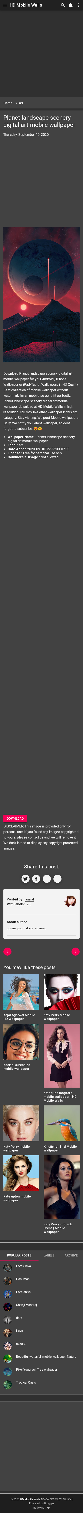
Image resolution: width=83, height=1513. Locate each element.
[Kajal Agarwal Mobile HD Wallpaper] (21, 993)
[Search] (63, 5)
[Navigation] (5, 5)
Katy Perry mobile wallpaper (16, 1148)
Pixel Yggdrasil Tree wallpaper (36, 1369)
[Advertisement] (41, 53)
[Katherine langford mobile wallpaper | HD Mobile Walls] (62, 1057)
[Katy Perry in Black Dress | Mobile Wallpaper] (62, 1188)
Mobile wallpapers (65, 418)
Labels (49, 1255)
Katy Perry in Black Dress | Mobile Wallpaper (58, 1228)
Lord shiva (23, 1292)
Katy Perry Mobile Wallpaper (57, 1017)
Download (15, 818)
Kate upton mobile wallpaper (17, 1198)
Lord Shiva (23, 1266)
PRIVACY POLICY (61, 1499)
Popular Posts (19, 1255)
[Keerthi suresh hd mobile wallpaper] (21, 1043)
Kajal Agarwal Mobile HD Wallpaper (19, 1017)
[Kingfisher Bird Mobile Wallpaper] (62, 1125)
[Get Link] (47, 879)
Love (19, 1331)
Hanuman (23, 1279)
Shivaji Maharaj (26, 1305)
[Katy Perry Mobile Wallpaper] (62, 993)
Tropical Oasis (26, 1382)
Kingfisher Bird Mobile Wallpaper (60, 1148)
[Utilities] (78, 5)
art (75, 412)
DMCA (45, 1499)
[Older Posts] (76, 952)
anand (29, 899)
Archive (71, 1255)
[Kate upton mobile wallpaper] (21, 1174)
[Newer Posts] (7, 952)
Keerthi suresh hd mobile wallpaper (16, 1067)
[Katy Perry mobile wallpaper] (21, 1125)
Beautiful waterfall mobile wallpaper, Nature (46, 1357)
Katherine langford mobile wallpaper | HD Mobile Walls (60, 1096)
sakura (21, 1344)
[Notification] (70, 5)
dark (19, 1318)
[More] (57, 879)
